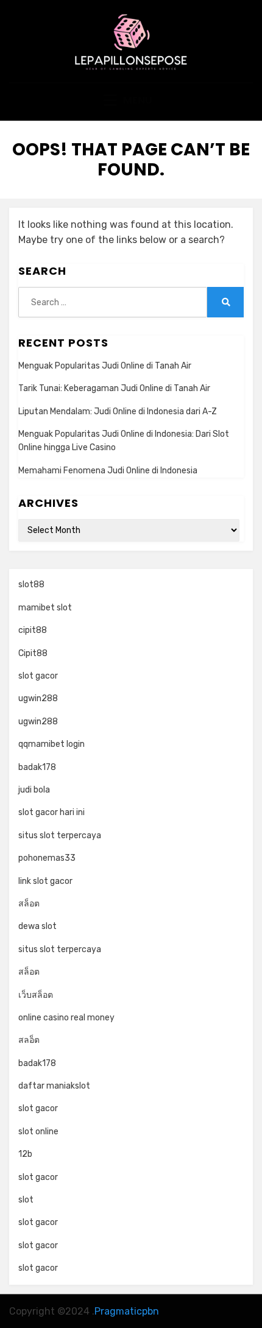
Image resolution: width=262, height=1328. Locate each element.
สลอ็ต (29, 1040)
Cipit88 (33, 653)
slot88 (31, 584)
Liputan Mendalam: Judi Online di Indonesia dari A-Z (117, 411)
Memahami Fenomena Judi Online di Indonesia (107, 470)
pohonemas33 (47, 858)
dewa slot (37, 926)
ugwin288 (38, 698)
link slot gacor (45, 881)
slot (26, 1200)
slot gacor (38, 676)
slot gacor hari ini (51, 812)
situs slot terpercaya (59, 835)
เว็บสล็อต (35, 995)
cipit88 (32, 630)
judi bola (34, 790)
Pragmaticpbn (126, 1311)
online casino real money (66, 1017)
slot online (38, 1131)
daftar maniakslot (54, 1086)
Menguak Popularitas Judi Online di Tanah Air (104, 366)
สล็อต (29, 904)
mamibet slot (45, 607)
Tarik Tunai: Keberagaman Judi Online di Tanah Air (114, 388)
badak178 (37, 767)
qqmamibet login (51, 744)
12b (25, 1154)
